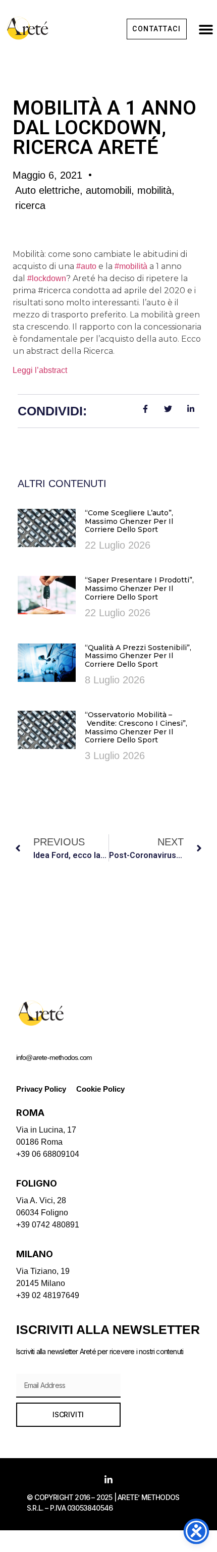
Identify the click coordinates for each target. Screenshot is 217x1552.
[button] (205, 29)
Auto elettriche (47, 190)
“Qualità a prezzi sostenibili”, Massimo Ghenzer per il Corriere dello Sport (138, 656)
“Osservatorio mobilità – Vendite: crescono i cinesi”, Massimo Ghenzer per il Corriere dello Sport (136, 727)
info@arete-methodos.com (54, 1057)
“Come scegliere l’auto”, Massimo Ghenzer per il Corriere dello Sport (129, 521)
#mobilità (131, 266)
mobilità (154, 190)
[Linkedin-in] (108, 1479)
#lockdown (46, 278)
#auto (86, 266)
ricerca (30, 205)
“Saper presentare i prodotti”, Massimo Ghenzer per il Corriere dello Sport (139, 588)
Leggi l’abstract (40, 370)
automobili (108, 190)
